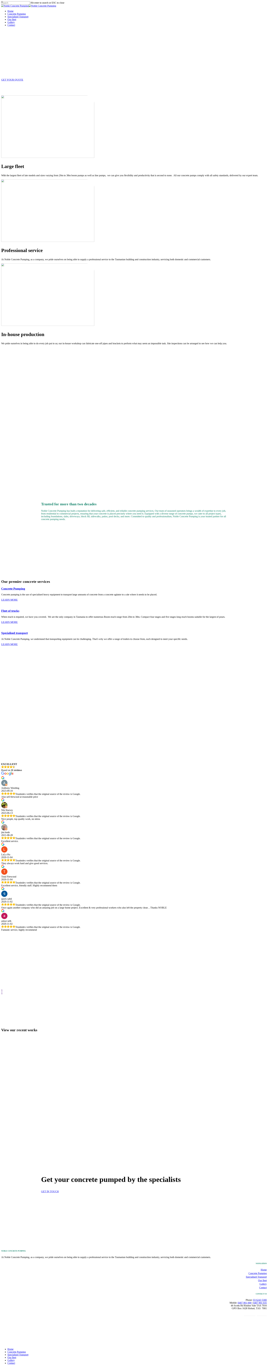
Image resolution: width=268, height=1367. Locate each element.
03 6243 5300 (260, 1300)
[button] (12, 79)
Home (264, 1269)
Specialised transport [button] (14, 633)
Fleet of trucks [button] (10, 610)
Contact (263, 1287)
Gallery (263, 1284)
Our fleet (262, 1280)
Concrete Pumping (257, 1273)
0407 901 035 (260, 1302)
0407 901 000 (244, 1302)
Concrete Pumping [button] (13, 588)
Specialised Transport (256, 1277)
